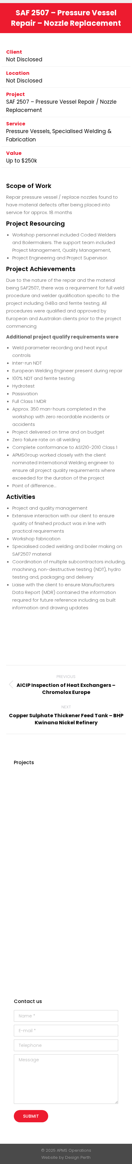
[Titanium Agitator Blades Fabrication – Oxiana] (25, 784)
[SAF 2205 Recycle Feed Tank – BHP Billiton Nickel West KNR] (73, 926)
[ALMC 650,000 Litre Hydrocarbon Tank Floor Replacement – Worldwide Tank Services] (25, 973)
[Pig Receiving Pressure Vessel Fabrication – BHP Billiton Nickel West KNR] (25, 832)
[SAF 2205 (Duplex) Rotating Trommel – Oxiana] (73, 902)
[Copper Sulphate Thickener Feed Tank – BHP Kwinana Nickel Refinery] (49, 902)
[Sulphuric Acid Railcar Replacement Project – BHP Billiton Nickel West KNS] (49, 808)
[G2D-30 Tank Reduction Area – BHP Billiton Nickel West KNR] (49, 784)
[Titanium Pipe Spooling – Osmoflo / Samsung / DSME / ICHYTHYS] (25, 950)
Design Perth (78, 1157)
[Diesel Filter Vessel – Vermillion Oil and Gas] (73, 784)
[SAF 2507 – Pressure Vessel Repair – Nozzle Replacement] (73, 855)
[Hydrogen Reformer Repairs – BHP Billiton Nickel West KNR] (25, 879)
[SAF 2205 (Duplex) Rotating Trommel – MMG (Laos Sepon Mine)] (96, 808)
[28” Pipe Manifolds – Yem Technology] (73, 879)
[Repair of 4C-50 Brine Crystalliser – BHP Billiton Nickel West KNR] (49, 832)
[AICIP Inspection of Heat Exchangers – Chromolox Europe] (96, 950)
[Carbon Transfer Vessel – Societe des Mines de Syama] (25, 808)
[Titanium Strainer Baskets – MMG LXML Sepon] (25, 855)
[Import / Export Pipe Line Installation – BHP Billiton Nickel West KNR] (49, 926)
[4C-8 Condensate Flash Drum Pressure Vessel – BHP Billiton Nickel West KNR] (96, 855)
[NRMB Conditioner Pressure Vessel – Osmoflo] (73, 950)
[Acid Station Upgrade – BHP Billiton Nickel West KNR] (49, 950)
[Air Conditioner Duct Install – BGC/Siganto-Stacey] (49, 879)
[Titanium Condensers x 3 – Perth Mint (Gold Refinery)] (96, 926)
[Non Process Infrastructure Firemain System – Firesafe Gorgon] (96, 832)
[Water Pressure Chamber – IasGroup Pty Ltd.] (73, 808)
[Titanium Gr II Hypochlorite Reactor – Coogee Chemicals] (49, 855)
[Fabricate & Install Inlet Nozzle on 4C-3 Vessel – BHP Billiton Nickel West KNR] (96, 879)
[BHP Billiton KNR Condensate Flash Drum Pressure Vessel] (49, 973)
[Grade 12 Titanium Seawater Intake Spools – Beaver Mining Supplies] (96, 784)
